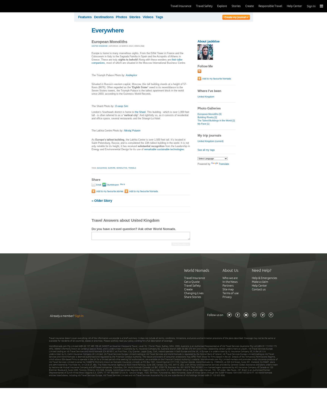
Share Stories (192, 297)
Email (98, 185)
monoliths (122, 168)
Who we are (230, 278)
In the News (230, 281)
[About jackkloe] (205, 58)
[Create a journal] (236, 18)
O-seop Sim (121, 106)
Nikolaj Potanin (132, 130)
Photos (121, 17)
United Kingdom (206, 96)
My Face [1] (203, 124)
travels (132, 168)
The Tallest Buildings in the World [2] (216, 120)
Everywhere (108, 30)
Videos (148, 17)
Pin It (122, 184)
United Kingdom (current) (210, 141)
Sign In (311, 6)
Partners (228, 285)
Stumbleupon (112, 185)
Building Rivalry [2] (207, 117)
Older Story (102, 201)
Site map (228, 289)
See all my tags (206, 149)
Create (249, 6)
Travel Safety (204, 6)
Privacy (227, 297)
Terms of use (231, 293)
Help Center (294, 6)
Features (85, 17)
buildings (102, 168)
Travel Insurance (181, 6)
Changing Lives (193, 293)
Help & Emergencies (264, 278)
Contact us (258, 289)
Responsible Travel (270, 6)
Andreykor (131, 75)
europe (111, 168)
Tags (159, 17)
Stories (236, 6)
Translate (224, 164)
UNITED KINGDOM (99, 46)
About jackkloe (209, 41)
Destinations (104, 17)
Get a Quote (192, 281)
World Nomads (20, 6)
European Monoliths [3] (209, 114)
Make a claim (260, 281)
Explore (222, 6)
